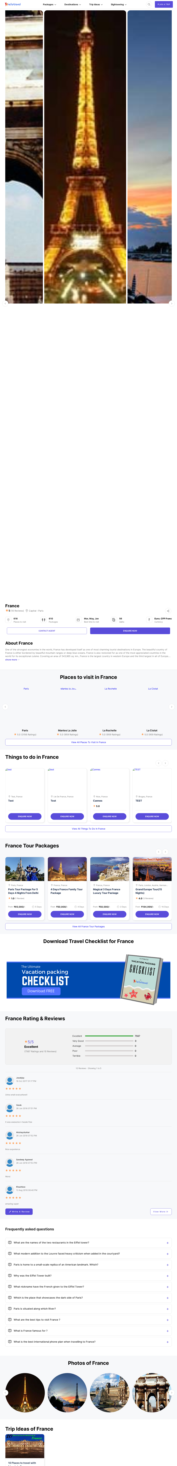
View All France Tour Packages (88, 926)
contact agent (47, 631)
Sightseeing (117, 4)
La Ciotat (152, 730)
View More (159, 1211)
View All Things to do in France (88, 828)
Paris (25, 730)
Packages (48, 4)
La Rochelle (110, 730)
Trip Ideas (94, 4)
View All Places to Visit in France (88, 742)
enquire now (130, 631)
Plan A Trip (164, 4)
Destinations (71, 4)
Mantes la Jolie (67, 730)
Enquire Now (25, 816)
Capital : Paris (36, 611)
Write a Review (21, 1211)
